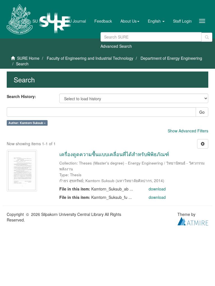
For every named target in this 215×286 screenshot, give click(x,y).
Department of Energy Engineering (171, 58)
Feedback (103, 21)
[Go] (206, 37)
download (157, 189)
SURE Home (28, 58)
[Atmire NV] (192, 220)
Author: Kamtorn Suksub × (27, 123)
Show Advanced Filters (188, 131)
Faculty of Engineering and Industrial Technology (90, 58)
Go (202, 112)
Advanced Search (116, 46)
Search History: (21, 96)
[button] (130, 21)
